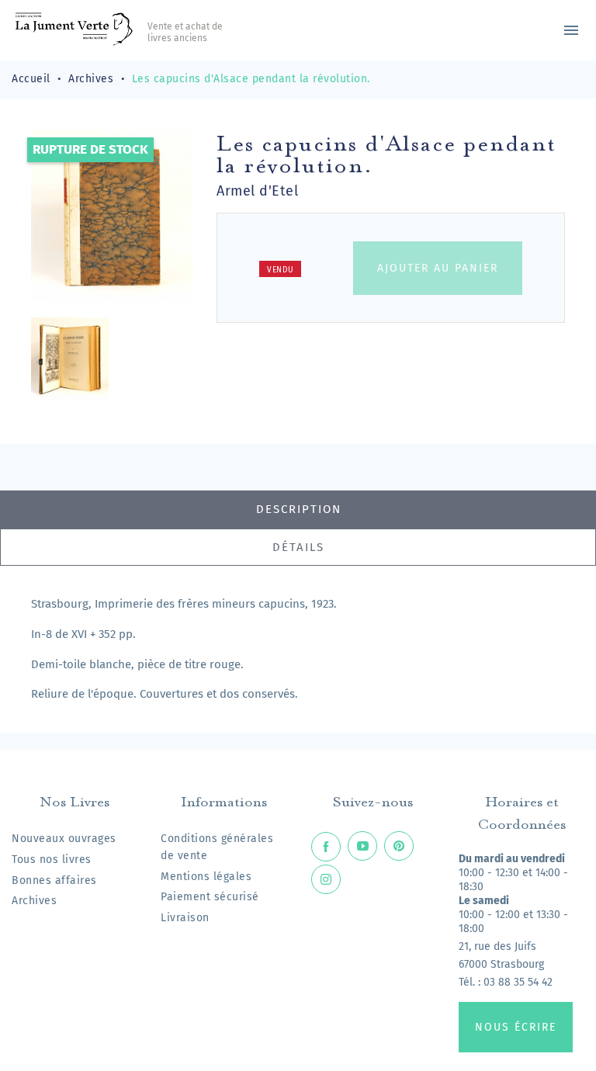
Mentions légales (206, 876)
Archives (34, 900)
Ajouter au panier (437, 268)
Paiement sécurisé (210, 896)
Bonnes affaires (54, 880)
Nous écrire (515, 1027)
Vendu (280, 270)
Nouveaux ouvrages (64, 838)
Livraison (185, 917)
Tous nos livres (52, 859)
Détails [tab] (298, 547)
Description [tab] (298, 509)
